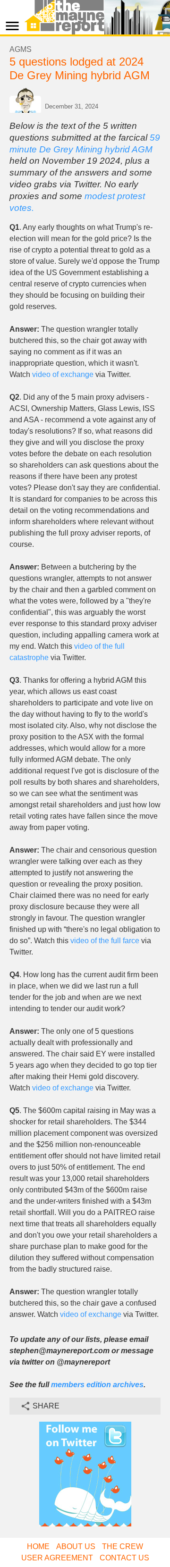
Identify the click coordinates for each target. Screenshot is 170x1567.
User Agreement (57, 1558)
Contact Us (124, 1558)
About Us (75, 1546)
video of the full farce (104, 941)
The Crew (122, 1546)
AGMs (20, 49)
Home (38, 1546)
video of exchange (63, 374)
